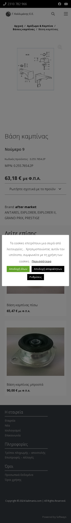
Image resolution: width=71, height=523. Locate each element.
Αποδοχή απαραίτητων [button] (48, 269)
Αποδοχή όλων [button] (18, 269)
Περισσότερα (41, 261)
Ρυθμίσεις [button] (36, 277)
